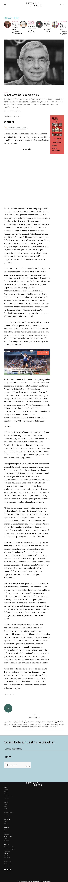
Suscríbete (56, 151)
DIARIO (6, 787)
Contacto (6, 866)
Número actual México (9, 847)
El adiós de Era (47, 25)
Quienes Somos (7, 861)
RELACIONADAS (17, 733)
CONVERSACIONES (9, 813)
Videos (5, 838)
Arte (5, 811)
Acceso (6, 855)
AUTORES (47, 733)
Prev (52, 134)
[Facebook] (5, 122)
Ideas (5, 832)
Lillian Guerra (34, 717)
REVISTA (6, 844)
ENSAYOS (6, 827)
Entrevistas (6, 815)
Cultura (47, 21)
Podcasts (6, 840)
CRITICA (6, 802)
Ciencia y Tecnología (32, 22)
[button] (6, 4)
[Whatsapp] (13, 122)
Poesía (5, 821)
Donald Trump (9, 694)
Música (5, 808)
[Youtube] (10, 869)
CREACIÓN (7, 819)
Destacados (7, 851)
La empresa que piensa (32, 27)
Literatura (63, 21)
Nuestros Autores (8, 864)
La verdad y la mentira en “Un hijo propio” (17, 26)
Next (61, 134)
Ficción (5, 823)
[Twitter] (8, 122)
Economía (31, 23)
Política (6, 92)
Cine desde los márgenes (57, 140)
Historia (6, 830)
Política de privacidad (45, 881)
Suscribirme (7, 857)
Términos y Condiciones (33, 881)
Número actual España (9, 849)
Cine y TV (15, 21)
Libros (5, 806)
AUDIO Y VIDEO (8, 836)
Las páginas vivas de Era (63, 26)
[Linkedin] (10, 122)
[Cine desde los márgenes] (57, 130)
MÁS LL (6, 853)
